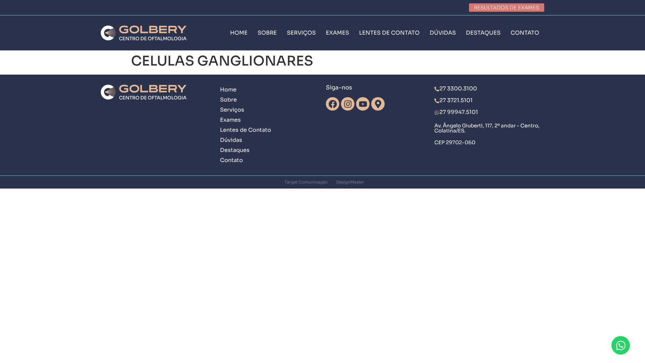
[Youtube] (363, 104)
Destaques (235, 150)
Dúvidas (231, 140)
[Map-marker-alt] (378, 104)
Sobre (228, 99)
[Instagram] (347, 104)
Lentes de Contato (245, 129)
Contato (231, 160)
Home (228, 89)
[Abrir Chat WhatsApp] (620, 345)
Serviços (232, 109)
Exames (230, 119)
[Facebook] (332, 104)
